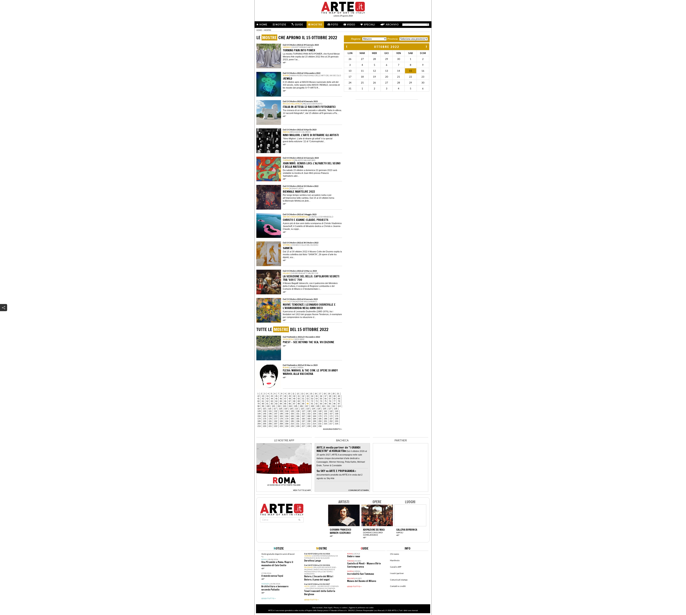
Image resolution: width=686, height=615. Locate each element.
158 (336, 414)
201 (325, 421)
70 (303, 401)
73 (316, 401)
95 (330, 404)
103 (284, 406)
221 (270, 426)
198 (308, 421)
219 (259, 426)
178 (281, 419)
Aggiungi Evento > (332, 429)
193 (281, 421)
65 (281, 401)
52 (308, 399)
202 (331, 421)
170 (320, 416)
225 (292, 426)
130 (264, 411)
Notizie (280, 24)
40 (339, 396)
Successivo (426, 46)
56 (325, 399)
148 (281, 414)
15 (311, 394)
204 (259, 424)
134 (286, 411)
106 (301, 406)
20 (333, 394)
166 (297, 416)
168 (308, 416)
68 (294, 401)
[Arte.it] (343, 7)
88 (299, 404)
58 (334, 399)
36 (321, 396)
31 (299, 396)
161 (270, 416)
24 (267, 396)
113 (339, 406)
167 (303, 416)
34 (312, 396)
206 (270, 424)
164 (286, 416)
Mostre (316, 24)
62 (267, 401)
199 (314, 421)
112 (333, 406)
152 (303, 414)
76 (330, 401)
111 (328, 406)
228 (308, 426)
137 (303, 411)
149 (286, 414)
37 (325, 396)
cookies (344, 608)
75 (325, 401)
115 (264, 409)
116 (269, 409)
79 (258, 404)
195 (292, 421)
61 (263, 401)
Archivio (392, 24)
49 (294, 399)
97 (339, 404)
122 (302, 409)
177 (275, 419)
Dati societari (317, 608)
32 (303, 396)
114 (258, 409)
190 (264, 421)
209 (286, 424)
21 (338, 394)
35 (316, 396)
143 (336, 411)
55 (321, 399)
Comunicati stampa (398, 580)
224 (286, 426)
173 (336, 416)
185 (320, 419)
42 (263, 399)
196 (297, 421)
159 (259, 416)
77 (334, 401)
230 (320, 426)
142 (331, 411)
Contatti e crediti (398, 586)
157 (331, 414)
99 (263, 406)
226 (297, 426)
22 (258, 396)
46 (281, 399)
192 (275, 421)
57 (330, 399)
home (259, 30)
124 (313, 409)
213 (308, 424)
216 (325, 424)
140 (320, 411)
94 (325, 404)
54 (316, 399)
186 (325, 419)
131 (270, 411)
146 (270, 414)
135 (292, 411)
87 (294, 404)
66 (285, 401)
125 (318, 409)
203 (336, 421)
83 (276, 404)
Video (351, 24)
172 (331, 416)
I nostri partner (397, 573)
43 (267, 399)
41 (258, 399)
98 (258, 406)
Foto (334, 24)
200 (320, 421)
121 (296, 409)
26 (276, 396)
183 (308, 419)
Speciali (369, 24)
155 (320, 414)
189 (259, 421)
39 (334, 396)
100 (268, 406)
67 (290, 401)
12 (298, 394)
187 (331, 419)
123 (307, 409)
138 (308, 411)
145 (264, 414)
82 (272, 404)
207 (275, 424)
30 (294, 396)
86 (290, 404)
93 (321, 404)
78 (339, 401)
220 (264, 426)
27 (281, 396)
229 (314, 426)
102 (279, 406)
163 (281, 416)
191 (270, 421)
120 (291, 409)
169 (314, 416)
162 (275, 416)
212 (303, 424)
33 (308, 396)
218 (336, 424)
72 (312, 401)
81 (267, 404)
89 (303, 404)
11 (293, 394)
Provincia (392, 38)
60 (258, 401)
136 (297, 411)
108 (312, 406)
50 (299, 399)
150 (292, 414)
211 (297, 424)
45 (276, 399)
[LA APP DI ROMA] (284, 490)
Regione (356, 38)
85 (285, 404)
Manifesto (394, 560)
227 (303, 426)
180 (292, 419)
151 (297, 414)
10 (289, 394)
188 (336, 419)
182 (303, 419)
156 (325, 414)
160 (264, 416)
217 (330, 424)
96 (334, 404)
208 (281, 424)
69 (299, 401)
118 (280, 409)
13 (302, 394)
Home (263, 24)
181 (297, 419)
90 (308, 404)
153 (308, 414)
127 (330, 409)
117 (275, 409)
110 (323, 406)
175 (264, 419)
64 (276, 401)
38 (330, 396)
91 (312, 404)
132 (275, 411)
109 (317, 406)
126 (324, 409)
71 (308, 401)
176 (270, 419)
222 (275, 426)
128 (335, 409)
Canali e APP (395, 567)
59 (339, 399)
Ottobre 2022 (386, 46)
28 (285, 396)
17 (320, 394)
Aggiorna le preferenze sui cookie (361, 608)
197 (303, 421)
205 (264, 424)
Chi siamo (394, 554)
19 (329, 394)
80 (263, 404)
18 (325, 394)
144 (259, 414)
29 (290, 396)
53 (312, 399)
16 (316, 394)
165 (292, 416)
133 (281, 411)
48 (290, 399)
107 (306, 406)
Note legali (328, 608)
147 (275, 414)
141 (325, 411)
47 (285, 399)
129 (259, 411)
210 (292, 424)
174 (259, 419)
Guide (299, 24)
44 (272, 399)
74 (321, 401)
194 (286, 421)
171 (325, 416)
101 (273, 406)
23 (263, 396)
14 (307, 394)
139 (314, 411)
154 (314, 414)
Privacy (336, 608)
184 (314, 419)
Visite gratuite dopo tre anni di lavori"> (278, 560)
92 (316, 404)
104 (290, 406)
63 (272, 401)
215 (319, 424)
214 (314, 424)
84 (281, 404)
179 (286, 419)
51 (303, 399)
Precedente (347, 46)
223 (281, 426)
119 (285, 409)
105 (295, 406)
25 (272, 396)
